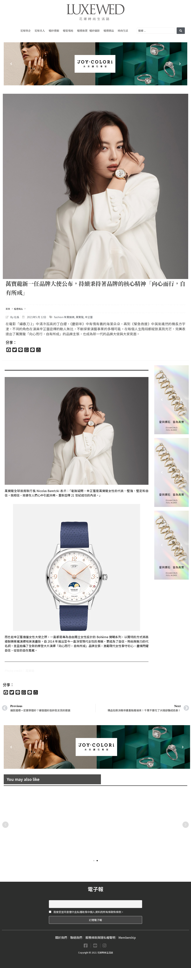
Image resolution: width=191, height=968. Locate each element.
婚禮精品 (109, 30)
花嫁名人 (40, 30)
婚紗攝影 (94, 30)
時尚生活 (123, 30)
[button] (93, 860)
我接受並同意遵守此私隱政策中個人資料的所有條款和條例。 (88, 912)
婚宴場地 (68, 30)
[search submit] (181, 30)
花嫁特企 (25, 30)
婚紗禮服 (54, 30)
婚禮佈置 (82, 30)
